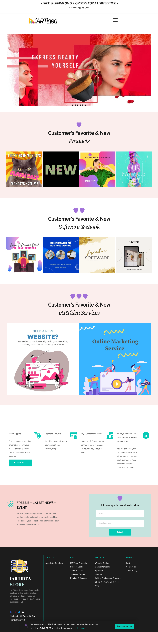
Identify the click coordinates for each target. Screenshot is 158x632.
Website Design (102, 563)
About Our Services (54, 563)
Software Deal (76, 570)
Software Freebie (77, 574)
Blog (97, 586)
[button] (115, 19)
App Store (99, 570)
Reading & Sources (78, 578)
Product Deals (76, 567)
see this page (79, 628)
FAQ (128, 563)
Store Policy (131, 570)
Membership (100, 574)
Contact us (131, 567)
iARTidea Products (78, 563)
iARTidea (24, 616)
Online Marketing (102, 567)
